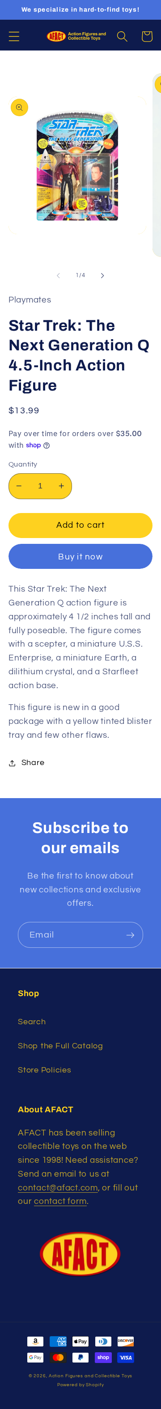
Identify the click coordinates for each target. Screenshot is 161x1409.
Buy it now (80, 557)
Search (32, 1022)
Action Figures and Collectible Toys (91, 1375)
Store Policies (45, 1070)
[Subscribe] (130, 935)
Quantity (23, 464)
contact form (60, 1201)
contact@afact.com (58, 1188)
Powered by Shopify (80, 1384)
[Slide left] (58, 275)
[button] (14, 36)
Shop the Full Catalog (60, 1046)
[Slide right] (103, 275)
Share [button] (33, 763)
